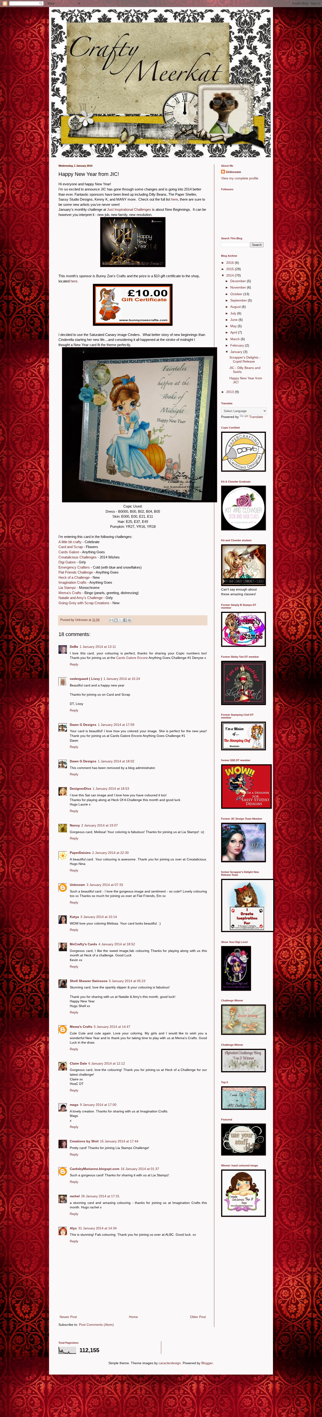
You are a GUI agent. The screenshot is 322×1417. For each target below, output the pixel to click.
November (238, 287)
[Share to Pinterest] (129, 620)
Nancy (75, 825)
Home (133, 1317)
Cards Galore (68, 552)
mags (74, 1105)
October (236, 294)
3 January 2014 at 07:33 (105, 885)
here (174, 199)
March (235, 339)
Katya (74, 917)
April (234, 332)
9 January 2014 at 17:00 (98, 1105)
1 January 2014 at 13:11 (98, 647)
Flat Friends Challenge (75, 572)
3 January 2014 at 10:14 (98, 917)
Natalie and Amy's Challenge (80, 598)
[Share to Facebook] (125, 620)
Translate (256, 417)
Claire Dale (78, 1063)
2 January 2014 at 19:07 (99, 825)
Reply (74, 664)
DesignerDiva (80, 788)
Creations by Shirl (84, 1141)
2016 (230, 262)
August (236, 307)
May (234, 326)
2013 (230, 392)
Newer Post (68, 1317)
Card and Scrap (70, 547)
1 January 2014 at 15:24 (121, 679)
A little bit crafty (70, 542)
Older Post (198, 1317)
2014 (230, 275)
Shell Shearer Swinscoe (88, 981)
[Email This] (111, 620)
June (234, 320)
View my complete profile (239, 178)
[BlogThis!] (116, 620)
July (233, 313)
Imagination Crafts (72, 582)
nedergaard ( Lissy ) (86, 679)
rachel (75, 1196)
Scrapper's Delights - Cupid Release (244, 359)
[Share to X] (120, 620)
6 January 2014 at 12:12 (106, 1063)
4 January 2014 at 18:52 (117, 944)
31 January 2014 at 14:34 (97, 1228)
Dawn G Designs (83, 725)
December (238, 281)
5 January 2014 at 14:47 (112, 1027)
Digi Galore (67, 562)
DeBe (74, 647)
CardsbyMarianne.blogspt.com (94, 1169)
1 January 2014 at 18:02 (116, 761)
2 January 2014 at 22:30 (110, 853)
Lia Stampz (67, 588)
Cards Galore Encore (132, 658)
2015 (230, 269)
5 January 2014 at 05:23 (127, 981)
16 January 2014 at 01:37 (140, 1169)
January (236, 352)
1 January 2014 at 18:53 (111, 788)
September (239, 300)
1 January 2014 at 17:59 (116, 725)
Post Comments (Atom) (96, 1324)
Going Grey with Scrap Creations (83, 603)
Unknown (77, 885)
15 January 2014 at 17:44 (119, 1141)
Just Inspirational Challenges (129, 209)
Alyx (73, 1228)
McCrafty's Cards (83, 944)
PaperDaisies (80, 853)
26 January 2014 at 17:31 (100, 1196)
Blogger (207, 1363)
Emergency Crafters (74, 567)
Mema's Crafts (69, 593)
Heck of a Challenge (74, 577)
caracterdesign (170, 1363)
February (237, 345)
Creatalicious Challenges (77, 557)
